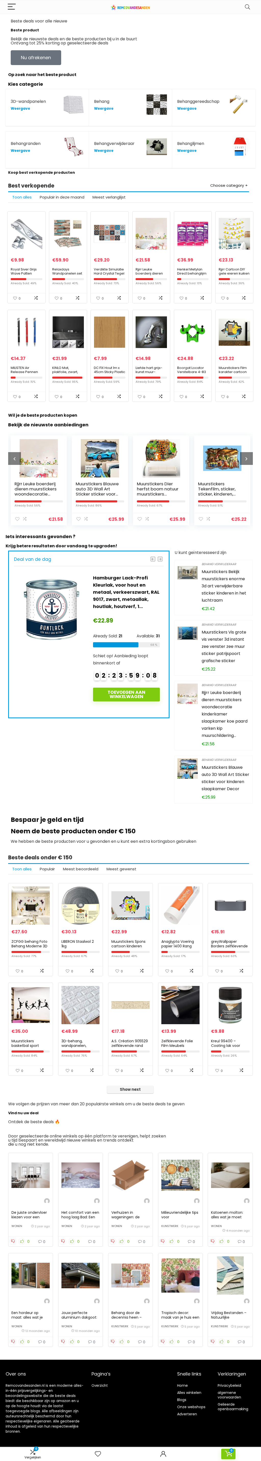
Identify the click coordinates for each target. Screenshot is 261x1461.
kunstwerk (169, 1226)
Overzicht (100, 1385)
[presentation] (14, 458)
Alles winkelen (189, 1392)
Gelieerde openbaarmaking (233, 1407)
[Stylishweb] (47, 1202)
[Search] (247, 7)
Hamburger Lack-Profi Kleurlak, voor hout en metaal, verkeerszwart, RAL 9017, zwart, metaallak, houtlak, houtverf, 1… (126, 592)
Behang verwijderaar (219, 564)
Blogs (181, 1399)
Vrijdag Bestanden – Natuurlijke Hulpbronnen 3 (228, 1317)
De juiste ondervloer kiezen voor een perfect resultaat (29, 1217)
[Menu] (12, 7)
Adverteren (187, 1414)
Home (182, 1385)
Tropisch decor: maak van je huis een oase (180, 1317)
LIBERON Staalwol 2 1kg (77, 944)
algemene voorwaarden (229, 1395)
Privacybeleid (229, 1385)
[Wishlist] (98, 1454)
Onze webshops (191, 1406)
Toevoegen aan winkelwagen (126, 694)
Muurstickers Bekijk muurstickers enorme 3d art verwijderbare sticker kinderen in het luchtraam (224, 586)
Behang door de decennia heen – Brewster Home (126, 1317)
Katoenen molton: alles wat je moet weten (227, 1217)
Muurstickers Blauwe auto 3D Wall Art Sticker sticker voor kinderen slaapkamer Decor (92, 494)
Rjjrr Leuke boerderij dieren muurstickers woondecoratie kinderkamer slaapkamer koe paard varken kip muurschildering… (224, 714)
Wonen (16, 1226)
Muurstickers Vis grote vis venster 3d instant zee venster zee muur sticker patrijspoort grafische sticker (224, 646)
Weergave (20, 108)
